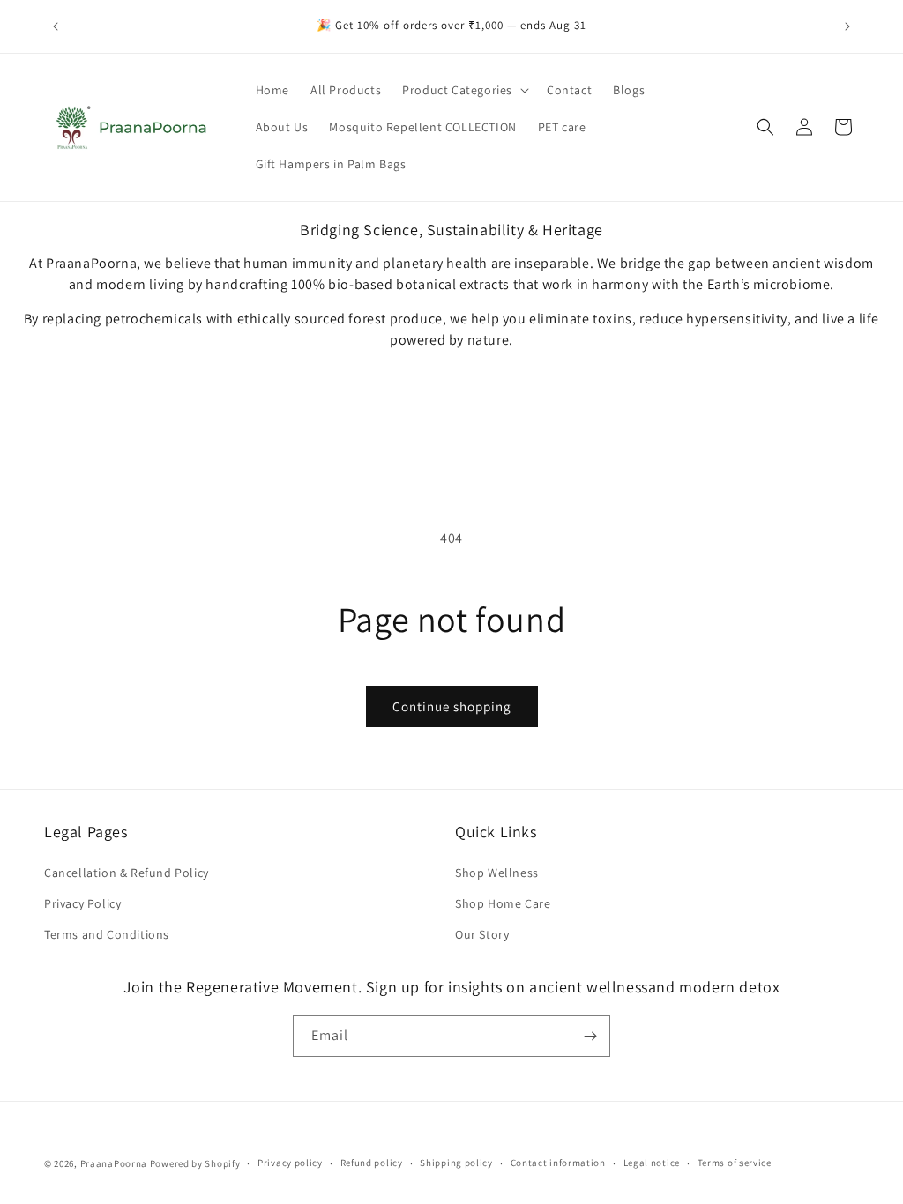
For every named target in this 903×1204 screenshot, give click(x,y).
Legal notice (651, 1162)
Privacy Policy (82, 903)
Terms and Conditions (106, 934)
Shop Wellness (497, 873)
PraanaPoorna (113, 1163)
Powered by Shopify (195, 1163)
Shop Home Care (502, 903)
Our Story (482, 934)
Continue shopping (451, 706)
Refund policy (371, 1162)
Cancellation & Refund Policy (126, 873)
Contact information (558, 1162)
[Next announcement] (847, 26)
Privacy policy (290, 1162)
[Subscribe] (590, 1036)
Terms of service (735, 1162)
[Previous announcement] (55, 26)
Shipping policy (456, 1162)
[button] (464, 89)
